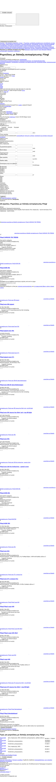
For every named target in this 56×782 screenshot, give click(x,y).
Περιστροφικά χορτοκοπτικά (11, 48)
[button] (28, 34)
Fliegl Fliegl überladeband (8, 713)
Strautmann (10, 51)
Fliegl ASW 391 (5, 268)
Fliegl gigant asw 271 (7, 357)
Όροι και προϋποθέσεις (6, 760)
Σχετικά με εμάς (4, 755)
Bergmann (27, 49)
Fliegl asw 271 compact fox (9, 579)
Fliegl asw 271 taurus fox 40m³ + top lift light (14, 687)
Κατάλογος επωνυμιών (6, 761)
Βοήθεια (10, 755)
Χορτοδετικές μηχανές (37, 44)
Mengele (44, 49)
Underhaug (17, 51)
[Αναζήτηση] (27, 19)
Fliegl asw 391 (4, 439)
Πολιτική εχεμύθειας (17, 760)
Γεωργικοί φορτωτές (26, 44)
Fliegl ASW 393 (5, 523)
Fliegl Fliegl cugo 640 (7, 606)
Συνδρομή (3, 284)
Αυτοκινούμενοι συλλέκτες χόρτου (36, 45)
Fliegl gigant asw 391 (7, 330)
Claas (31, 49)
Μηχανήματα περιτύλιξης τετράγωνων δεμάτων (22, 47)
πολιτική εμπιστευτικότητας (25, 286)
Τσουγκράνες (17, 44)
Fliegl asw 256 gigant (7, 304)
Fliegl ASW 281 (5, 493)
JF (37, 49)
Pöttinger (49, 49)
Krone (40, 49)
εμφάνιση (3, 196)
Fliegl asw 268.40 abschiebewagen (11, 385)
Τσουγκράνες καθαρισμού (41, 47)
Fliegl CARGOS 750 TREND (9, 237)
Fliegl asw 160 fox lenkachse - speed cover (14, 466)
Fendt (35, 49)
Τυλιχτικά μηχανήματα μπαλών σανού (17, 45)
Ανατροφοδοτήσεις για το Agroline (43, 760)
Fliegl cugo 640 (5, 659)
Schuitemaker (3, 51)
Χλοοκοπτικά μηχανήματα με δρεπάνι (44, 48)
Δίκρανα (11, 44)
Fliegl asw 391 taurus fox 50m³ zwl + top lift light (16, 412)
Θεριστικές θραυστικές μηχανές (27, 48)
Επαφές (15, 755)
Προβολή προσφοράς (6, 727)
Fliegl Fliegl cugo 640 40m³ (9, 633)
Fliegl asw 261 (4, 551)
